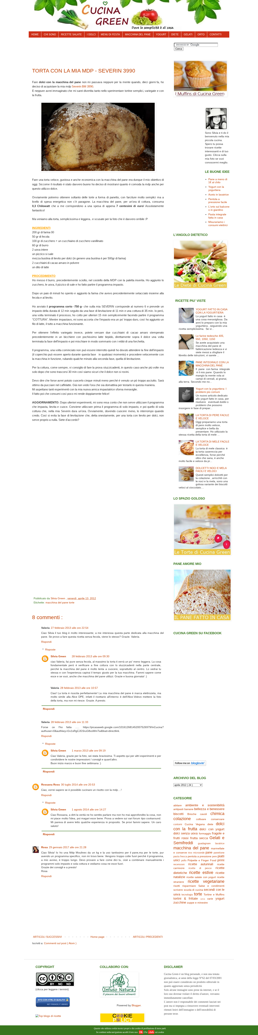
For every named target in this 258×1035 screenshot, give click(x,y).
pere (214, 856)
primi (220, 860)
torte (71, 602)
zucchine (179, 902)
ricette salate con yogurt (201, 877)
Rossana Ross (50, 784)
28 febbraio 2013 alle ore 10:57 (79, 687)
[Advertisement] (100, 51)
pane (208, 852)
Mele (190, 853)
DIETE (175, 34)
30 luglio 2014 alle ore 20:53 (78, 784)
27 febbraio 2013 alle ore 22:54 (69, 627)
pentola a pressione (199, 856)
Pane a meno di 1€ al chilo (217, 181)
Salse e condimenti (211, 885)
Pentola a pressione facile (217, 201)
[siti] (53, 1006)
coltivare (201, 819)
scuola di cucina (193, 889)
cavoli (203, 814)
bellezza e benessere (209, 809)
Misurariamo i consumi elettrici (218, 223)
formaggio (205, 833)
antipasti (178, 809)
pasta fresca (180, 856)
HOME (35, 34)
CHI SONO (50, 34)
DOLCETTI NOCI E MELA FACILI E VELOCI (211, 470)
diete (210, 824)
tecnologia (187, 894)
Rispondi (46, 641)
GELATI (188, 34)
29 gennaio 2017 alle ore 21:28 (67, 847)
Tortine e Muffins (214, 894)
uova (202, 899)
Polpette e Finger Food (202, 860)
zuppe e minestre (197, 902)
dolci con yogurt (211, 829)
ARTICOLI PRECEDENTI (148, 936)
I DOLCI (91, 34)
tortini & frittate (185, 898)
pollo (183, 860)
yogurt (220, 898)
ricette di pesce (200, 868)
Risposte (50, 649)
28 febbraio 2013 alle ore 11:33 (69, 722)
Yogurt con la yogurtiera (216, 188)
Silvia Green (58, 656)
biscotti (178, 814)
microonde (199, 852)
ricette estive (201, 872)
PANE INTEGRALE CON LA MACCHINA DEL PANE (212, 364)
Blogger (136, 1005)
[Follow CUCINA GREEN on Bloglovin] (189, 764)
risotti (176, 885)
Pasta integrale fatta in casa (217, 216)
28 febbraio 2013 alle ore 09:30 (90, 656)
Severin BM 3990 (82, 86)
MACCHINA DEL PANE (138, 34)
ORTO (201, 34)
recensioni (179, 864)
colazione (182, 818)
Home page (97, 936)
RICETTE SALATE (71, 34)
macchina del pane (57, 602)
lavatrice (219, 843)
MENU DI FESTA (110, 34)
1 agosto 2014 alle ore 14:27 (89, 809)
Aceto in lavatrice (218, 194)
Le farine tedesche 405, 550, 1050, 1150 (210, 337)
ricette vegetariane (206, 881)
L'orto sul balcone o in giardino (218, 208)
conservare (217, 819)
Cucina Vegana (195, 824)
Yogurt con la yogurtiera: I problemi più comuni (211, 390)
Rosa (44, 847)
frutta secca (199, 838)
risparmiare (189, 885)
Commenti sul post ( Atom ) (60, 943)
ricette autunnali (200, 864)
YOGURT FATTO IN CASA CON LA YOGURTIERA (211, 311)
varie (210, 898)
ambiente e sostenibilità (204, 805)
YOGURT (161, 34)
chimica (217, 813)
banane (188, 809)
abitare (177, 805)
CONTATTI (216, 34)
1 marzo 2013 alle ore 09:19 (89, 750)
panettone (219, 852)
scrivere (178, 889)
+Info (151, 1032)
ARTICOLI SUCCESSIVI (47, 936)
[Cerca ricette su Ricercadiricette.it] (48, 1015)
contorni (177, 824)
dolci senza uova (185, 833)
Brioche (191, 814)
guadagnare (204, 843)
